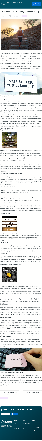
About (15, 423)
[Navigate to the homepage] (3, 4)
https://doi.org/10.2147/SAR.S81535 (18, 288)
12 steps (2, 398)
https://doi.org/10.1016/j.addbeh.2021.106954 (9, 194)
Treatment (16, 425)
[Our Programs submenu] (15, 2)
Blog (15, 431)
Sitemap (24, 428)
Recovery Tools (16, 428)
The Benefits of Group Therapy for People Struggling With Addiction (10, 393)
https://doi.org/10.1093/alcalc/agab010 (8, 58)
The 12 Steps (24, 16)
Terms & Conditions (26, 423)
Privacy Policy (25, 425)
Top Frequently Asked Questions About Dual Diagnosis (32, 393)
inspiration (6, 398)
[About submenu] (8, 2)
